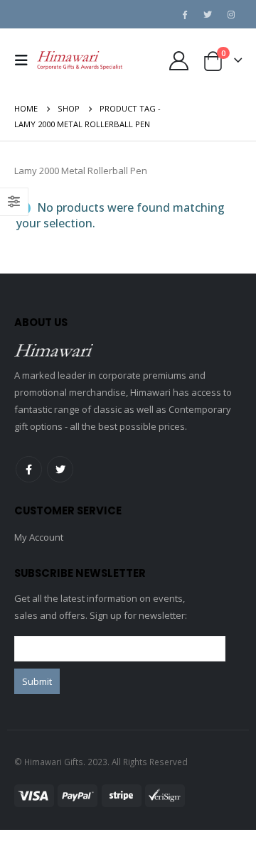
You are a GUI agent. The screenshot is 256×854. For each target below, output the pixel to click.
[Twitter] (208, 14)
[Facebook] (184, 14)
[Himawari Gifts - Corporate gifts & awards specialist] (79, 60)
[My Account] (178, 60)
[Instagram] (231, 14)
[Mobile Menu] (25, 60)
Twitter (60, 469)
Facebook (29, 469)
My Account (38, 537)
